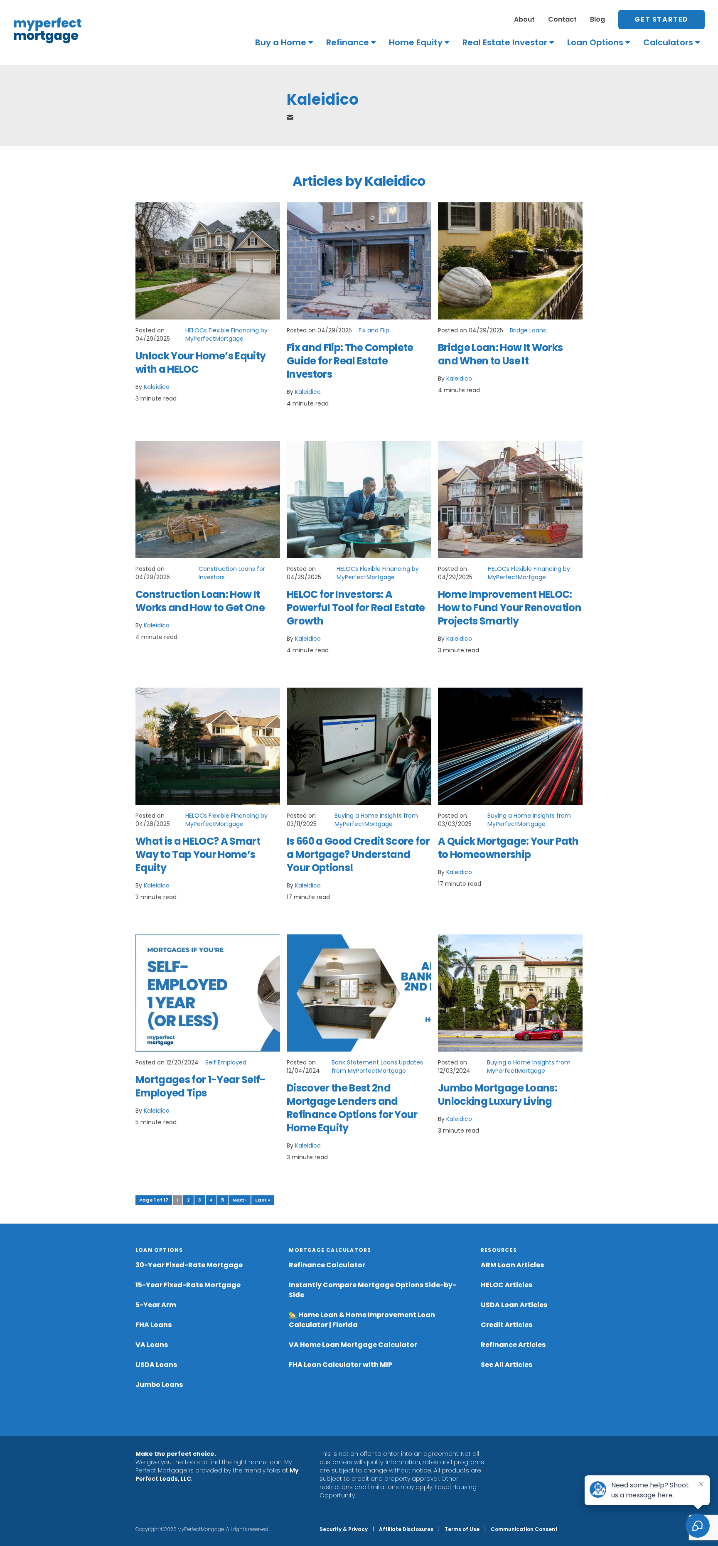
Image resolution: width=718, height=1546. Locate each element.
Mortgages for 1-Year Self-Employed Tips (200, 1086)
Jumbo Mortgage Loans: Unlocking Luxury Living (497, 1094)
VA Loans (151, 1344)
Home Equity (416, 42)
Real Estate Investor (504, 42)
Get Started (661, 19)
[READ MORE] (207, 261)
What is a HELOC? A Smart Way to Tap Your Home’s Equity (197, 854)
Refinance (347, 42)
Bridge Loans (528, 330)
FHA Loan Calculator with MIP (340, 1364)
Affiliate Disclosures (406, 1529)
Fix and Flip (374, 330)
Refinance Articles (513, 1344)
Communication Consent (524, 1529)
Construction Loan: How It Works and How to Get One (200, 600)
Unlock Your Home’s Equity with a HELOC (200, 362)
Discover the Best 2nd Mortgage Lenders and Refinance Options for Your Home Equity (352, 1108)
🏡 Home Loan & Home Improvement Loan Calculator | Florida (362, 1320)
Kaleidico (157, 387)
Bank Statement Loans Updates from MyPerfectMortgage (377, 1066)
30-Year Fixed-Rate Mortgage (189, 1265)
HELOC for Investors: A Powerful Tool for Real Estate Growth (356, 607)
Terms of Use (462, 1529)
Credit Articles (506, 1325)
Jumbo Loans (159, 1384)
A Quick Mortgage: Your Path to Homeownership (508, 847)
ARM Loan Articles (512, 1265)
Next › (239, 1200)
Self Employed (225, 1062)
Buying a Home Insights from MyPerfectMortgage (376, 819)
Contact (562, 19)
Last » (262, 1200)
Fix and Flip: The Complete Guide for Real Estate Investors (350, 361)
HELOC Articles (506, 1285)
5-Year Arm (155, 1305)
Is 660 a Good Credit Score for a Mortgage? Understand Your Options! (358, 854)
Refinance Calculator (327, 1265)
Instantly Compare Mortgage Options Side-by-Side (372, 1290)
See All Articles (506, 1364)
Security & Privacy (344, 1529)
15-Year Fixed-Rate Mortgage (188, 1285)
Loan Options (595, 42)
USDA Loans (156, 1364)
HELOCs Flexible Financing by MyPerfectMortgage (226, 334)
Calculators (668, 42)
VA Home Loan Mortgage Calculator (353, 1344)
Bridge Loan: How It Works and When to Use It (500, 354)
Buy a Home (280, 42)
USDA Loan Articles (514, 1305)
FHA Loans (153, 1325)
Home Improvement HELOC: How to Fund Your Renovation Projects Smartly (509, 607)
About (524, 19)
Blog (597, 19)
